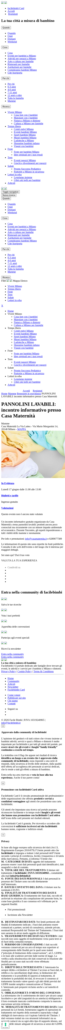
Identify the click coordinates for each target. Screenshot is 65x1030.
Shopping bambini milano (27, 143)
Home (11, 311)
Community (13, 681)
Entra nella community (12, 654)
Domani (12, 39)
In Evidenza (7, 483)
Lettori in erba (15, 300)
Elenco (24, 280)
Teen (10, 294)
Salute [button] (11, 166)
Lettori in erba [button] (15, 174)
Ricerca (6, 106)
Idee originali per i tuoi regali (28, 154)
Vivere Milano (15, 286)
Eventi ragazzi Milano (25, 160)
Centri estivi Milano (24, 129)
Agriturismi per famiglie (19, 67)
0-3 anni (12, 86)
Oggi (10, 36)
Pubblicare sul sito (17, 698)
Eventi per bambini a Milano (22, 55)
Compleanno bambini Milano (22, 70)
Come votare (14, 695)
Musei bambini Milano (25, 137)
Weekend (12, 41)
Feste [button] (10, 149)
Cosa (10, 53)
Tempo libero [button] (14, 126)
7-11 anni (12, 92)
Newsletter (13, 687)
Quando (12, 33)
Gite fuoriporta (15, 72)
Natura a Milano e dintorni (27, 120)
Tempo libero (14, 289)
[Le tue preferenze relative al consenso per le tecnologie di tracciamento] (6, 1024)
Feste (10, 291)
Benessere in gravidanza (29, 393)
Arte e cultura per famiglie (21, 61)
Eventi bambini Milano (25, 132)
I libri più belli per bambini (27, 180)
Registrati (13, 14)
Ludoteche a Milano (24, 140)
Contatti (11, 703)
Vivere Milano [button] (15, 112)
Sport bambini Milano (25, 134)
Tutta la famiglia (16, 98)
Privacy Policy (8, 671)
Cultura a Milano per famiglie (28, 123)
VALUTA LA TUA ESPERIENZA (19, 560)
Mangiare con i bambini (26, 117)
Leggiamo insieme (23, 177)
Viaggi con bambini (23, 146)
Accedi (11, 11)
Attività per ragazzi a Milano (22, 58)
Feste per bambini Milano (26, 151)
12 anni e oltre (15, 95)
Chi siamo (13, 700)
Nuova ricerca (9, 195)
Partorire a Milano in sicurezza (29, 171)
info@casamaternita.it (36, 538)
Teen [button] (10, 157)
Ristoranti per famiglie (19, 64)
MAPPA (21, 429)
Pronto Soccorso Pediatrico (27, 169)
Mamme (12, 101)
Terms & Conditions (43, 671)
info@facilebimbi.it (11, 722)
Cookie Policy (25, 671)
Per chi (11, 84)
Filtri (4, 280)
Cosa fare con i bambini (26, 115)
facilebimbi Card (16, 8)
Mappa (16, 280)
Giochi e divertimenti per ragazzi (30, 163)
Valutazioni (7, 508)
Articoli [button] (11, 183)
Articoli (11, 384)
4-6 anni (12, 89)
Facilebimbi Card (16, 689)
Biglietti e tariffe (9, 495)
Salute (11, 297)
